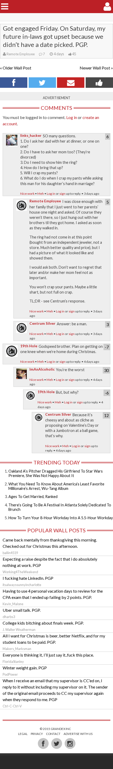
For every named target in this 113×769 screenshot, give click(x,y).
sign (62, 194)
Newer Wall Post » (96, 67)
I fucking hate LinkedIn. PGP (28, 578)
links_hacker (31, 135)
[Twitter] (57, 743)
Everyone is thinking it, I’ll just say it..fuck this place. (48, 654)
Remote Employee (21, 54)
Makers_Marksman (17, 649)
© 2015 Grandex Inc (55, 728)
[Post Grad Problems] (56, 6)
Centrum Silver (42, 323)
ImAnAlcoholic (42, 369)
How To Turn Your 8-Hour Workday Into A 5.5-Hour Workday (60, 518)
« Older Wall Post (15, 67)
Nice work (27, 194)
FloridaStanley (13, 661)
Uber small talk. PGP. (21, 610)
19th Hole (28, 346)
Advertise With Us (78, 733)
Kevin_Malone (13, 604)
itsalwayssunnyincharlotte (22, 585)
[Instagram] (70, 743)
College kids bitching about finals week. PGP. (43, 622)
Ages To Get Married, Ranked (33, 496)
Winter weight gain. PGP (25, 667)
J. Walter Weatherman (19, 629)
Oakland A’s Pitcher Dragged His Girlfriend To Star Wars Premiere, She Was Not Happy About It (55, 473)
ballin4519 (10, 553)
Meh (40, 194)
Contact (53, 733)
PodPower (10, 674)
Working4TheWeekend (20, 572)
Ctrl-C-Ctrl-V (12, 706)
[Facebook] (43, 743)
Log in (71, 117)
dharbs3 (9, 617)
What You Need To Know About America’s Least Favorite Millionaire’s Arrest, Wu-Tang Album (56, 486)
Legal (23, 733)
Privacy (37, 733)
